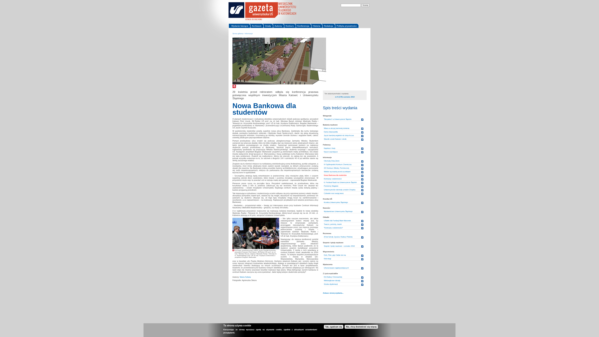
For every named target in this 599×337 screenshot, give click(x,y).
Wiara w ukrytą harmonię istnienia (336, 128)
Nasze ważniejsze (331, 152)
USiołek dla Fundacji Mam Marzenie (337, 221)
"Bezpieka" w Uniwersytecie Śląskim (337, 119)
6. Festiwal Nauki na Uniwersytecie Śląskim (340, 182)
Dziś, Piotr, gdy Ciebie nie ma (335, 255)
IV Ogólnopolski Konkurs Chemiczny (338, 164)
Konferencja (303, 26)
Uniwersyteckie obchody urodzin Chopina (339, 190)
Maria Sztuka (245, 277)
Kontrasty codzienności (333, 179)
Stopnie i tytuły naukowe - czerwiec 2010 (339, 246)
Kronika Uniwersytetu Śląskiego (336, 202)
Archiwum (256, 26)
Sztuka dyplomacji (331, 284)
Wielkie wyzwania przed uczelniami (337, 172)
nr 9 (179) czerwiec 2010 (345, 97)
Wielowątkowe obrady (332, 280)
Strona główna (237, 33)
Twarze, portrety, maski (333, 224)
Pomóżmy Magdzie (331, 186)
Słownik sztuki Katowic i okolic (335, 139)
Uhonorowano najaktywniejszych (336, 268)
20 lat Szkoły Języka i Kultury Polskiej (338, 237)
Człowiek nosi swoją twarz (334, 193)
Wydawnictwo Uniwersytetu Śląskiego (338, 211)
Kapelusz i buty (329, 148)
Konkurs (290, 26)
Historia (316, 26)
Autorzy (278, 26)
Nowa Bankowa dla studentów (335, 175)
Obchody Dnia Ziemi (331, 161)
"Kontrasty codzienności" (333, 228)
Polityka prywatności (347, 26)
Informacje (249, 33)
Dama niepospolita (331, 132)
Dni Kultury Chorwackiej (333, 277)
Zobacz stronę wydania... (333, 293)
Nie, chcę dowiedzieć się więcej (361, 327)
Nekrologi (327, 259)
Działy (268, 26)
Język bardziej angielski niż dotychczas (339, 135)
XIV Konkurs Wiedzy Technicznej (336, 168)
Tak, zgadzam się (333, 327)
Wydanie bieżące (239, 26)
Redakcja (328, 26)
